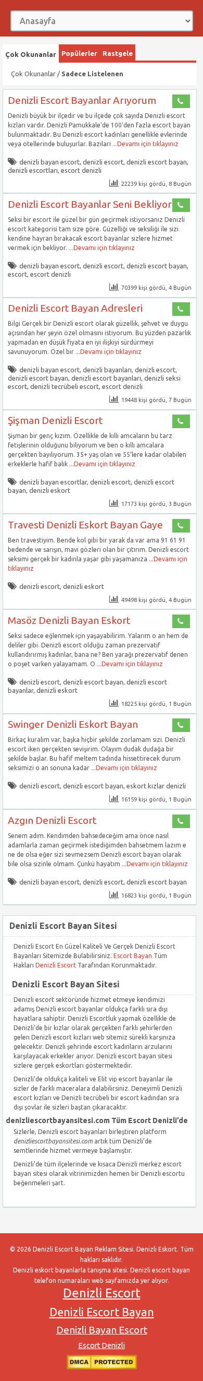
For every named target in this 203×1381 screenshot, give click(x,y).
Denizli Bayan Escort (101, 1330)
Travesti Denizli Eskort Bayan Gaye (85, 524)
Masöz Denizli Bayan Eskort (69, 620)
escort (17, 274)
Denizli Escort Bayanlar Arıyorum (82, 100)
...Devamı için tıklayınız (145, 143)
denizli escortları (33, 170)
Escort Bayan (132, 955)
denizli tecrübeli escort (64, 386)
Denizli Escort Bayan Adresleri (75, 308)
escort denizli (81, 170)
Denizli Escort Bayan (101, 1312)
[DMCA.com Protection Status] (102, 1367)
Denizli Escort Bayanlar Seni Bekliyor (90, 204)
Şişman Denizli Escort (55, 420)
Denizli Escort (56, 965)
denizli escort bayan (156, 162)
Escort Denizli (101, 1345)
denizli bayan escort (49, 162)
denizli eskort (49, 490)
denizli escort (103, 162)
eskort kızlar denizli (156, 785)
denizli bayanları (107, 369)
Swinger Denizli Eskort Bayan (73, 724)
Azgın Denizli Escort (52, 820)
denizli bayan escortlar (53, 482)
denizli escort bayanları (106, 378)
